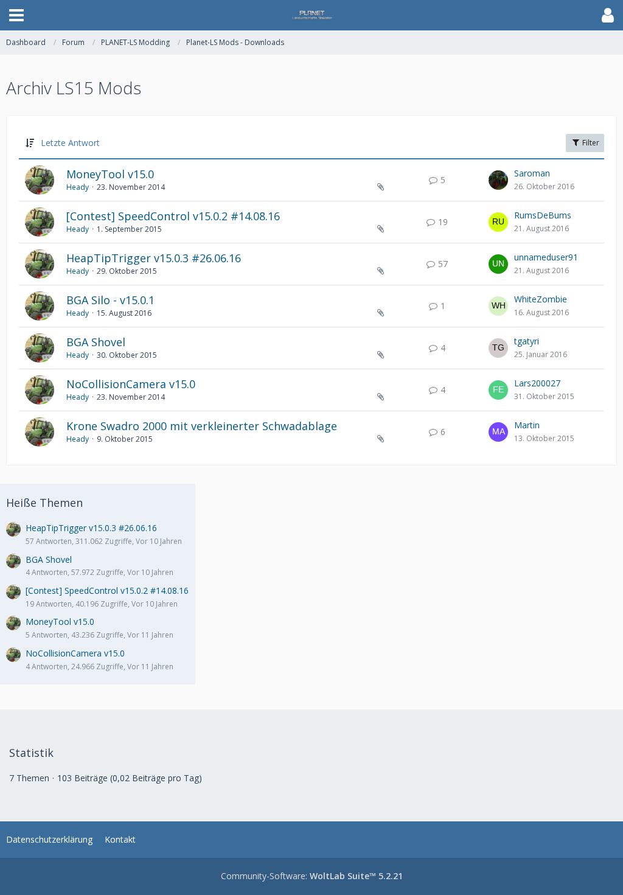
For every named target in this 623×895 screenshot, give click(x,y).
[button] (16, 15)
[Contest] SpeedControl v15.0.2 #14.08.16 (173, 216)
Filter (589, 143)
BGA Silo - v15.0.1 (110, 300)
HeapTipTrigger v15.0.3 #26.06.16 (153, 258)
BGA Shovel (95, 342)
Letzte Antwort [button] (70, 142)
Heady (77, 187)
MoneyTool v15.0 (110, 174)
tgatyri (526, 341)
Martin (527, 425)
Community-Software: (312, 876)
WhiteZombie (540, 299)
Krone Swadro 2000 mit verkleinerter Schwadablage (201, 426)
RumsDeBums (542, 215)
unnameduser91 (546, 257)
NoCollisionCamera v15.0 (130, 384)
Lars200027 (537, 383)
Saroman (532, 173)
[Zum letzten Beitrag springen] (498, 180)
